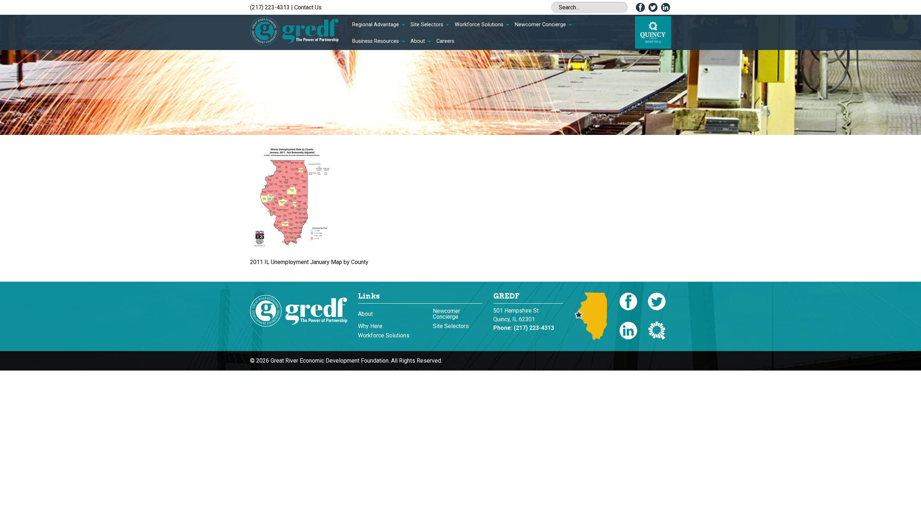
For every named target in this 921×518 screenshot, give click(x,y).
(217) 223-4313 (270, 7)
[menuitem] (378, 25)
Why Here (370, 326)
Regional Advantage (375, 25)
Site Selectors (426, 25)
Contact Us (308, 7)
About (417, 41)
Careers (445, 41)
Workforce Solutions (479, 25)
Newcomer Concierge (540, 25)
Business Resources (375, 41)
